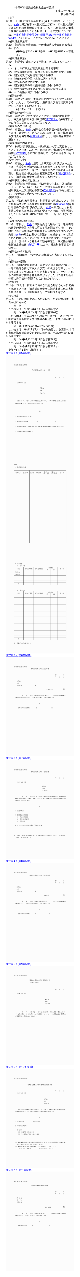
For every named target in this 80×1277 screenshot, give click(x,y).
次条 (16, 24)
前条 (28, 129)
